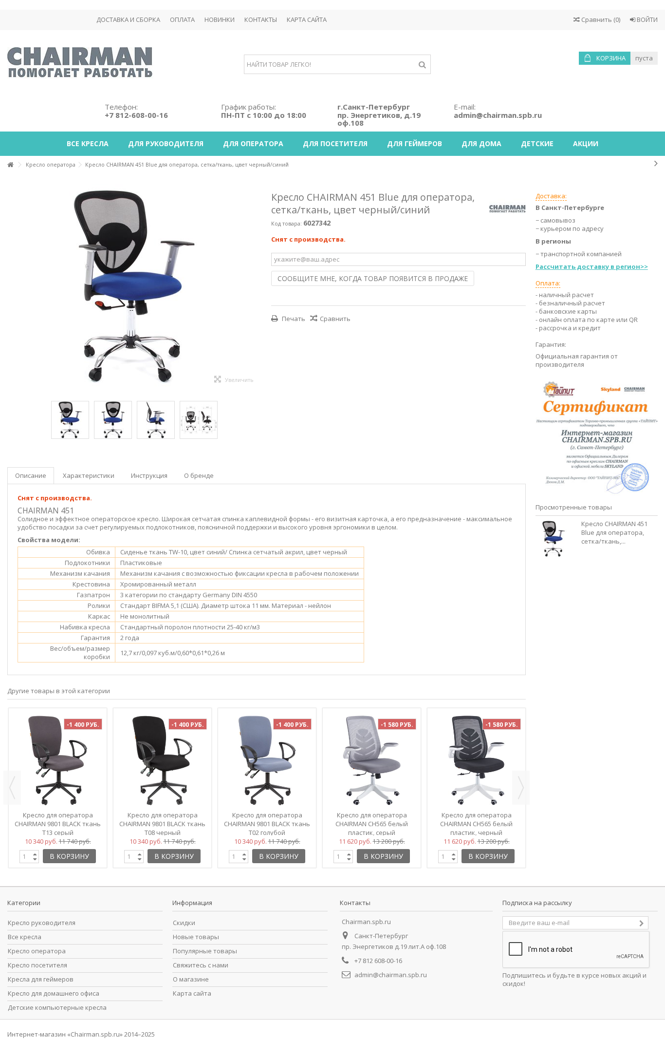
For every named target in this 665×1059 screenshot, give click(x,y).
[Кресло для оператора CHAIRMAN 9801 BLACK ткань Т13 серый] (57, 760)
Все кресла (24, 937)
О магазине (191, 979)
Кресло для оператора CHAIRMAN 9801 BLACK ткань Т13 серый (58, 824)
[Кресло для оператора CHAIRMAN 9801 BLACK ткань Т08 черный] (162, 760)
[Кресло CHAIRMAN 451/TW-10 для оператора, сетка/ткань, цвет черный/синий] (70, 419)
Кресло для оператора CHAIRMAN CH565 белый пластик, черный (476, 824)
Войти (646, 19)
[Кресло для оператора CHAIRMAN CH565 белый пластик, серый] (371, 760)
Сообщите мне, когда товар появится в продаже (372, 278)
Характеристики (88, 475)
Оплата (182, 19)
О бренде (199, 475)
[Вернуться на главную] (10, 165)
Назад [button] (12, 287)
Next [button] (521, 788)
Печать (292, 318)
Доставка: (551, 195)
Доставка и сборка (128, 19)
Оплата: (548, 283)
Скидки (184, 923)
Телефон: (136, 111)
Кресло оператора (37, 951)
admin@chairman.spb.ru (390, 974)
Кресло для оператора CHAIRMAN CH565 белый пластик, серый (371, 824)
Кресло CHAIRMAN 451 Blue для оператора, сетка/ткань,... (614, 532)
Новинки (219, 19)
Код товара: (286, 223)
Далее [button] (256, 287)
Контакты (260, 19)
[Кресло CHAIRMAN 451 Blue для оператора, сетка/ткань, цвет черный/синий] (198, 419)
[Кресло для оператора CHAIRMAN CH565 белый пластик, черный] (476, 760)
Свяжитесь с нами (200, 965)
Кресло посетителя (37, 965)
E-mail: (498, 111)
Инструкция (149, 475)
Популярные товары (205, 951)
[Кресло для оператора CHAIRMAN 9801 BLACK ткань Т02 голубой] (267, 760)
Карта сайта (307, 19)
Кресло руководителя (41, 923)
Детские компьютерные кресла (57, 1007)
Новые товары (196, 937)
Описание (30, 475)
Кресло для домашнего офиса (53, 993)
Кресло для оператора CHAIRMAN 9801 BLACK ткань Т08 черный (162, 824)
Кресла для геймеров (41, 979)
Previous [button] (12, 788)
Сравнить (335, 318)
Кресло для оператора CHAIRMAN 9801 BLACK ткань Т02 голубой (267, 824)
